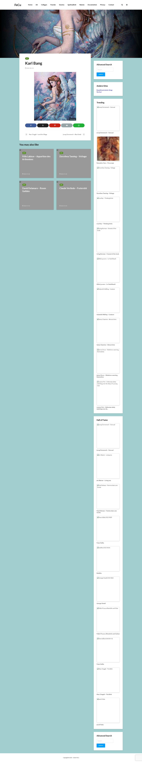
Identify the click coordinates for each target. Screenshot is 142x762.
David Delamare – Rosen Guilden (34, 189)
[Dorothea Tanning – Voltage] (74, 163)
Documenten (92, 5)
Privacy (102, 5)
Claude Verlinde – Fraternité (73, 188)
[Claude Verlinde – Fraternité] (74, 195)
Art (37, 5)
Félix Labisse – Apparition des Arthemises (36, 158)
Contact (111, 5)
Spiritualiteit (72, 5)
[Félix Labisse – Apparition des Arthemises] (36, 163)
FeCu (17, 5)
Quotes (61, 5)
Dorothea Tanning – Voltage (73, 156)
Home (30, 5)
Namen (82, 5)
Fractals (53, 5)
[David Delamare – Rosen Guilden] (36, 195)
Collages (44, 5)
